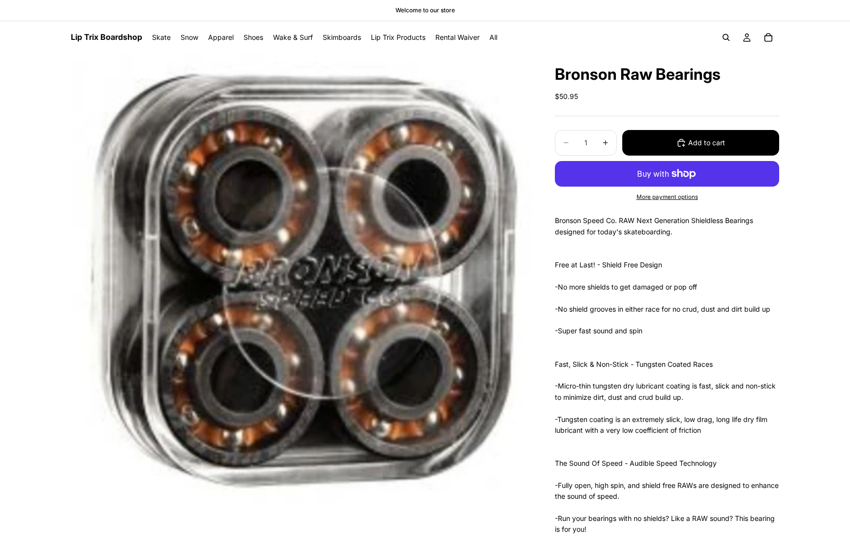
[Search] (726, 37)
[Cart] (768, 37)
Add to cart (706, 142)
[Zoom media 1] (301, 279)
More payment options (667, 197)
